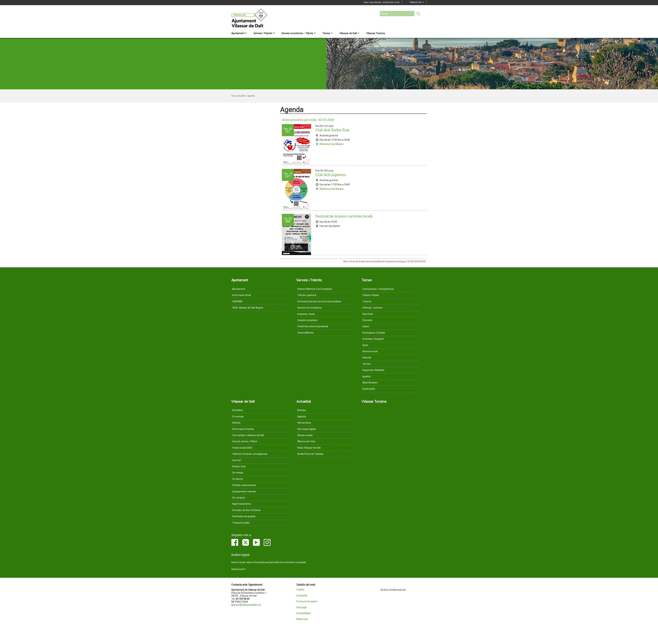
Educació (367, 320)
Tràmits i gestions (306, 295)
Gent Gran (367, 314)
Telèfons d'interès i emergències (249, 454)
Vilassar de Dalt (348, 33)
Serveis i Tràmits (263, 33)
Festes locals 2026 (242, 447)
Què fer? (237, 460)
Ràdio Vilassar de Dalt (309, 447)
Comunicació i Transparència (378, 289)
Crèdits (300, 589)
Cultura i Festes (370, 295)
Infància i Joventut (372, 307)
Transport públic (241, 522)
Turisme (366, 301)
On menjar (237, 472)
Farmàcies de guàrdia (243, 516)
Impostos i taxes (306, 314)
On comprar (238, 497)
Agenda (301, 416)
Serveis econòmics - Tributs (297, 33)
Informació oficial (241, 295)
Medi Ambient (370, 382)
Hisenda (366, 357)
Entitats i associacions (244, 485)
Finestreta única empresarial (312, 326)
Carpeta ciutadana (307, 320)
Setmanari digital (306, 429)
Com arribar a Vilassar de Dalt (248, 435)
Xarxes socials (305, 435)
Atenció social (369, 351)
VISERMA (237, 301)
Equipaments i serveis (244, 491)
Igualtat (366, 376)
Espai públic (368, 388)
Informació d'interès (243, 429)
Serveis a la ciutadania (309, 307)
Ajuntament (237, 33)
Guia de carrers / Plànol (244, 441)
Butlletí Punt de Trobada (310, 454)
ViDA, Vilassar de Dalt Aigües (247, 307)
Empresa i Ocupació (373, 338)
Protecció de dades (306, 601)
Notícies (301, 410)
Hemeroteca (304, 422)
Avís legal (301, 607)
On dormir (237, 479)
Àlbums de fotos (306, 441)
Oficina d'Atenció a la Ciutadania (314, 289)
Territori (366, 364)
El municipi (238, 416)
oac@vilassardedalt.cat (248, 604)
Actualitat (237, 410)
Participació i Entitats (373, 332)
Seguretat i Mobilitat (373, 370)
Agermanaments (241, 503)
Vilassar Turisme (375, 33)
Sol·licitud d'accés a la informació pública (319, 301)
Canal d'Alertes (305, 332)
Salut (365, 345)
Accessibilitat (303, 613)
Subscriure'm (238, 569)
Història (236, 422)
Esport (365, 326)
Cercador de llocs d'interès (246, 510)
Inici (233, 96)
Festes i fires (239, 466)
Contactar (301, 595)
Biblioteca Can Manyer (332, 144)
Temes (326, 33)
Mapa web (302, 619)
